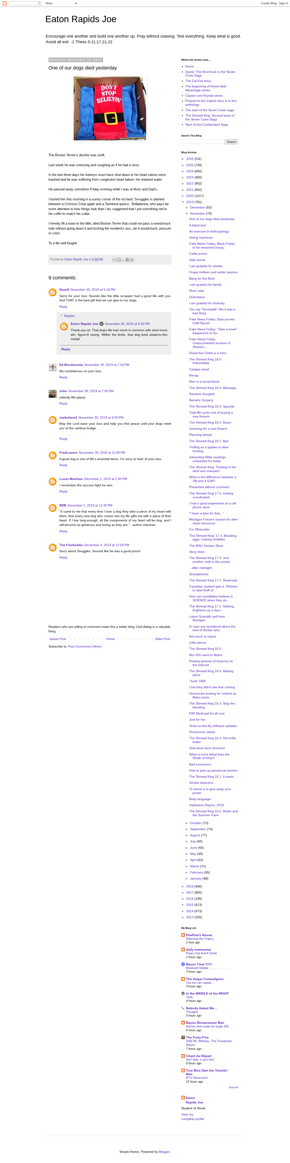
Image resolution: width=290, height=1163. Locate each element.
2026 (190, 159)
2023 (190, 177)
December (198, 207)
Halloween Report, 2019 (206, 805)
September (198, 829)
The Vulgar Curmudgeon (205, 979)
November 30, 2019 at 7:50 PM (107, 365)
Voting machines (201, 237)
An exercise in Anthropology (209, 231)
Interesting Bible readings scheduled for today (207, 459)
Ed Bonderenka (71, 365)
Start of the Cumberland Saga (206, 124)
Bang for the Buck (202, 278)
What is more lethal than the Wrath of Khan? (209, 756)
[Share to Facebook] (127, 259)
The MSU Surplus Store (206, 545)
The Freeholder (71, 545)
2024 (190, 171)
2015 (190, 904)
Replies (69, 316)
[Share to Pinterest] (132, 259)
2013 (190, 917)
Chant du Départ (198, 1056)
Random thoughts (202, 394)
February (197, 872)
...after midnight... (201, 568)
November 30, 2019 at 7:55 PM (91, 391)
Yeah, (189, 997)
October (196, 823)
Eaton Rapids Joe (80, 19)
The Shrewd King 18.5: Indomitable (205, 361)
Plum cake (196, 291)
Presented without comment (209, 487)
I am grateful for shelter (206, 266)
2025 (190, 165)
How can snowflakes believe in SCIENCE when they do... (211, 598)
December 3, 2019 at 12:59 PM (106, 545)
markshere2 (68, 417)
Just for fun (197, 719)
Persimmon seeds (202, 732)
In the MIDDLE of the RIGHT (207, 993)
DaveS (64, 289)
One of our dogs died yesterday (211, 219)
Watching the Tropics (200, 938)
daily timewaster (198, 949)
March (195, 866)
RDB (62, 505)
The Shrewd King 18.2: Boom (210, 422)
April (193, 860)
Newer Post (58, 639)
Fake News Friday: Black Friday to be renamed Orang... (212, 245)
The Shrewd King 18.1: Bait (208, 441)
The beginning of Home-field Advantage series (205, 88)
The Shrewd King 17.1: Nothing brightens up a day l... (211, 608)
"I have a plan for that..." (206, 513)
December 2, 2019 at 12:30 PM (90, 505)
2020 (190, 196)
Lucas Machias (71, 479)
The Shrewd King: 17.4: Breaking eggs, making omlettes (213, 537)
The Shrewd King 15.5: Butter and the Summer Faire (213, 813)
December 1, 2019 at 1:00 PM (105, 479)
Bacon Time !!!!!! (199, 964)
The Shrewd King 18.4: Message (212, 388)
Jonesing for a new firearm (208, 428)
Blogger (164, 1151)
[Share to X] (123, 259)
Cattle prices (198, 253)
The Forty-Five (197, 1037)
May (193, 854)
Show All (233, 1087)
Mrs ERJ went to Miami (205, 655)
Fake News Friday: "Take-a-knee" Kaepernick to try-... (213, 331)
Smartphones (198, 574)
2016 (190, 898)
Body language (200, 799)
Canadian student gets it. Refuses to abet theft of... (213, 588)
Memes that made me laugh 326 (207, 1026)
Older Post (162, 639)
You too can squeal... (200, 982)
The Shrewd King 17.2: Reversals (213, 580)
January (196, 878)
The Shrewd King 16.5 (205, 648)
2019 (190, 202)
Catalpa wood (199, 369)
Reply (63, 306)
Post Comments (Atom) (85, 646)
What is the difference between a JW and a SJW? (212, 479)
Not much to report (202, 636)
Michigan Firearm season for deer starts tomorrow (213, 521)
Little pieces (197, 642)
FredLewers (68, 452)
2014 (190, 911)
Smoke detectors (201, 782)
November (198, 213)
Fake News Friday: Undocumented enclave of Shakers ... (209, 343)
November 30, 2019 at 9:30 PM (101, 417)
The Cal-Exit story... (199, 81)
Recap (193, 375)
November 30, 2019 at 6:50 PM (127, 324)
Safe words (197, 260)
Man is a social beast (204, 381)
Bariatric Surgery (201, 400)
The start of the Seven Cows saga (209, 110)
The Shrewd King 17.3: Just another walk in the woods (209, 560)
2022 (190, 183)
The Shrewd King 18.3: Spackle (211, 406)
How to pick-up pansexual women (213, 770)
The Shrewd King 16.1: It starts (211, 776)
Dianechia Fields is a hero (207, 353)
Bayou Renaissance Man (205, 1022)
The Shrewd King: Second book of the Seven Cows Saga (209, 117)
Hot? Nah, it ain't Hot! (200, 1059)
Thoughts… (193, 1012)
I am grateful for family (205, 284)
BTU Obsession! (197, 1077)
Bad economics (200, 764)
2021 (190, 190)
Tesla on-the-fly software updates (213, 726)
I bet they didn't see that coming (212, 687)
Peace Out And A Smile (201, 953)
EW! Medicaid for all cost (207, 713)
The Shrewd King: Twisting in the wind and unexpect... (212, 469)
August (195, 835)
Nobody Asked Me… (201, 1008)
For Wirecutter (199, 529)
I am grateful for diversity (207, 303)
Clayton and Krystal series (204, 95)
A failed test (197, 225)
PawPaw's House (199, 935)
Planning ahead (200, 434)
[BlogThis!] (119, 259)
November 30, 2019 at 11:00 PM (102, 452)
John (63, 391)
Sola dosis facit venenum (207, 748)
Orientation (197, 297)
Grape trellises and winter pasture (213, 272)
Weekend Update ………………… (208, 968)
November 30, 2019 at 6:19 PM (92, 289)
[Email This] (114, 259)
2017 (190, 892)
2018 (190, 886)
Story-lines (196, 552)
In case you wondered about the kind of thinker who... (212, 628)
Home (110, 639)
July (193, 841)
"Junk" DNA (197, 681)
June (194, 847)
